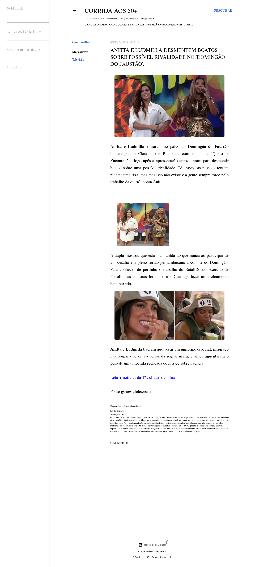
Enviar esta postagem (132, 405)
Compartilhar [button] (81, 42)
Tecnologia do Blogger (155, 544)
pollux (163, 551)
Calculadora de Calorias (126, 24)
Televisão (78, 59)
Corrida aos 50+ (111, 10)
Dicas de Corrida (96, 24)
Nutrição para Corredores (164, 24)
